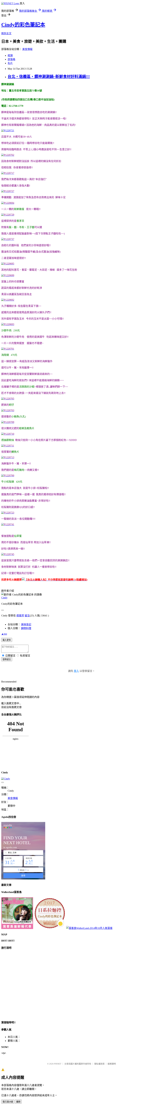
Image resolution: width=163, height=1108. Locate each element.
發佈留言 (7, 659)
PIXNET (57, 1064)
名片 (10, 63)
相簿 (10, 55)
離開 (18, 1102)
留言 (27, 615)
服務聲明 (112, 1064)
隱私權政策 (99, 1064)
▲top (4, 633)
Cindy (4, 597)
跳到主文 (6, 33)
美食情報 (27, 49)
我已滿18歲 (8, 1102)
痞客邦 (20, 615)
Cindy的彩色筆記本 (23, 24)
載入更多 (7, 640)
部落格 (11, 59)
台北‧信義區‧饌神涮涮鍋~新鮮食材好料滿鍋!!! (49, 76)
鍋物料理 (26, 628)
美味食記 (26, 624)
